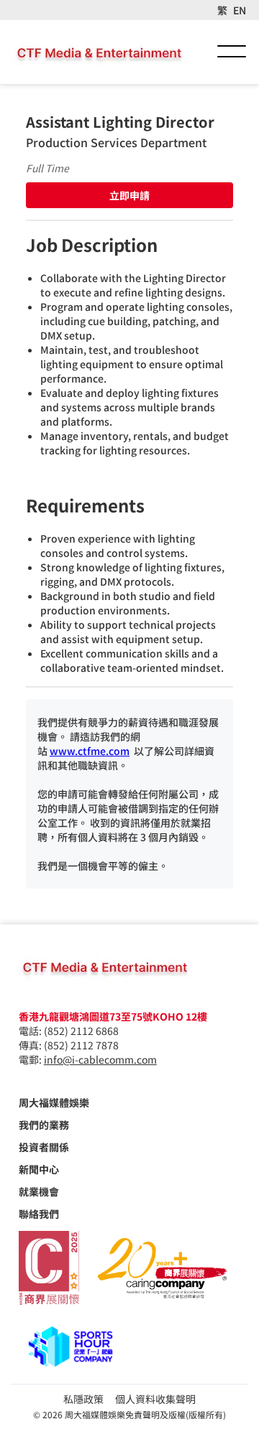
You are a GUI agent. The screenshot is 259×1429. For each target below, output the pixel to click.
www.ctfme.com (90, 751)
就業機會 (39, 1191)
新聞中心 (39, 1169)
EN (239, 10)
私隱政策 (83, 1399)
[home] (99, 52)
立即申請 (129, 195)
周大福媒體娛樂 (54, 1102)
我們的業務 (44, 1125)
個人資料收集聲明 (155, 1399)
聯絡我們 (39, 1214)
